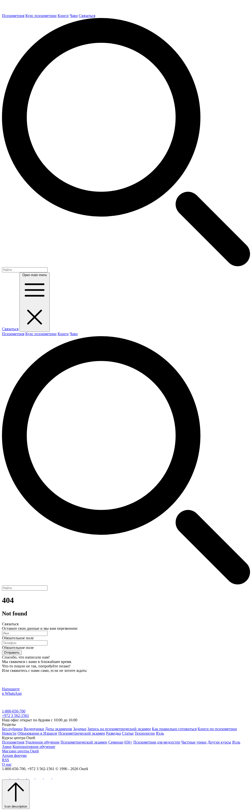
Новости (9, 733)
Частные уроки (193, 742)
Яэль (160, 733)
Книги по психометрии (217, 729)
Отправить (12, 652)
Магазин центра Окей (20, 751)
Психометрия (13, 16)
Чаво (74, 16)
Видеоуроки (34, 729)
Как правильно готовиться (174, 729)
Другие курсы (219, 742)
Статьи (128, 733)
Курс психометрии (41, 16)
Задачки (79, 729)
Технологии (145, 733)
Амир (7, 747)
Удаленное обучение (42, 742)
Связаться (87, 16)
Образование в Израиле (37, 733)
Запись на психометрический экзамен (119, 729)
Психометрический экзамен (81, 733)
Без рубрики (12, 729)
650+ (128, 742)
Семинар (115, 742)
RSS (5, 760)
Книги (63, 16)
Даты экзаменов (58, 729)
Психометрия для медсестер (156, 742)
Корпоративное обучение (34, 747)
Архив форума (14, 755)
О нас (7, 764)
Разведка (113, 733)
